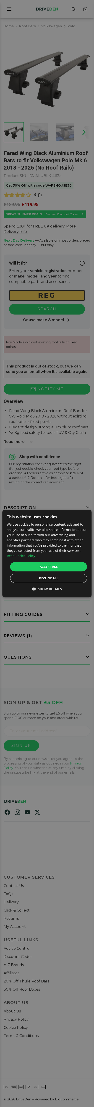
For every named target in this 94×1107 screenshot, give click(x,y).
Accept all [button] (48, 567)
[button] (47, 589)
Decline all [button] (48, 578)
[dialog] (46, 553)
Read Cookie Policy (21, 556)
